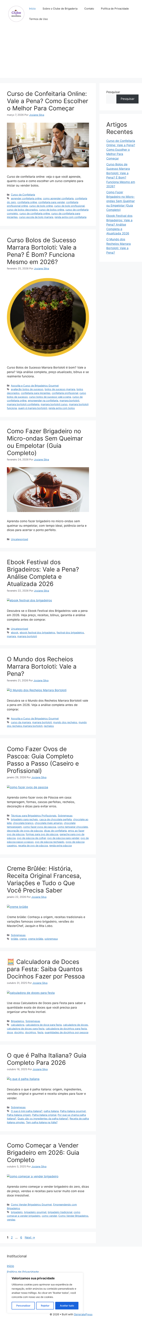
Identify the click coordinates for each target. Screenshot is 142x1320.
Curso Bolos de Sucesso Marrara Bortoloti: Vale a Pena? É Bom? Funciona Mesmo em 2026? (42, 250)
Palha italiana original (44, 1114)
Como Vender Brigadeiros (73, 1215)
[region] (45, 1293)
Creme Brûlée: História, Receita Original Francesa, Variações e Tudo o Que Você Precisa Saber (44, 879)
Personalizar (23, 1305)
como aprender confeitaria (58, 198)
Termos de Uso (38, 19)
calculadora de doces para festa (25, 1028)
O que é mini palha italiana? (26, 1111)
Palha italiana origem (19, 1114)
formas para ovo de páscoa (42, 834)
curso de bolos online (51, 209)
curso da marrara (21, 722)
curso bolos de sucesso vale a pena (50, 396)
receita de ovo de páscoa (33, 845)
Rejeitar (45, 1305)
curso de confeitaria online (34, 213)
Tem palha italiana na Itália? (41, 1122)
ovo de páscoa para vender (63, 838)
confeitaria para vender (51, 202)
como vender (49, 1215)
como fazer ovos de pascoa (39, 826)
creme (23, 938)
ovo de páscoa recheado (49, 841)
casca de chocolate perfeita (55, 819)
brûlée (14, 938)
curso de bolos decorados (22, 209)
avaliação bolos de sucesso (27, 389)
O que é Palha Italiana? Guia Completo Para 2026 (46, 1059)
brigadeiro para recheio (24, 819)
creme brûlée (35, 938)
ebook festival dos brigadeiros (37, 632)
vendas (11, 1219)
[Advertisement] (71, 53)
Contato (89, 8)
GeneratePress (83, 1314)
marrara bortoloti (69, 400)
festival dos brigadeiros (70, 632)
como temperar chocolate (72, 826)
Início (32, 8)
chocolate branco (23, 823)
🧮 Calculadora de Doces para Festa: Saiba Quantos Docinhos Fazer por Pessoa (46, 969)
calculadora (17, 1024)
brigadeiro (17, 1212)
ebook (14, 632)
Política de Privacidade (115, 8)
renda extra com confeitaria (70, 217)
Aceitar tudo (67, 1305)
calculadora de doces (75, 1024)
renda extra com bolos (61, 408)
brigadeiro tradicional (60, 1212)
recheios (49, 725)
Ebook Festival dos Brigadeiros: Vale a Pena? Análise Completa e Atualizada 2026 (43, 572)
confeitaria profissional (65, 393)
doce (10, 1032)
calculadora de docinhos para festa (66, 1028)
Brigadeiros (17, 1021)
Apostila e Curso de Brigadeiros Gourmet (35, 385)
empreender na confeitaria (43, 400)
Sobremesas (65, 815)
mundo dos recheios (65, 722)
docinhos (30, 1032)
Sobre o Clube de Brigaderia (60, 8)
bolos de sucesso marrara (60, 389)
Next (30, 1237)
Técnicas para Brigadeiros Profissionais (33, 815)
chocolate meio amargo (49, 823)
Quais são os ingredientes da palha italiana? (42, 1118)
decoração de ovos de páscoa (25, 830)
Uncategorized (19, 539)
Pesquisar (113, 92)
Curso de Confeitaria (23, 194)
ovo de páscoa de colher (31, 838)
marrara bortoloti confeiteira (23, 404)
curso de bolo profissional (69, 205)
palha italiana (51, 1111)
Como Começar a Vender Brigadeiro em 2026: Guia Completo (43, 1152)
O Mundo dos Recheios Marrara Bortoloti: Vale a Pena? (42, 666)
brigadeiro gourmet (35, 1212)
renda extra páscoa (60, 845)
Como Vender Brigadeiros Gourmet (31, 1204)
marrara (11, 636)
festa (40, 1032)
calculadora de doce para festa (44, 1024)
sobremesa (51, 938)
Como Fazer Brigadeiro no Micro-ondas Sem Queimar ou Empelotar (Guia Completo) (45, 441)
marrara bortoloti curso (54, 404)
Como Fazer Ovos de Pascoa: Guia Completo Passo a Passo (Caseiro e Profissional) (43, 759)
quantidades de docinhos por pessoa (66, 1032)
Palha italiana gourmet (73, 1111)
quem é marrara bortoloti (32, 408)
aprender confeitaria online (26, 198)
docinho (19, 1032)
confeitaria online (27, 202)
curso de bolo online (41, 205)
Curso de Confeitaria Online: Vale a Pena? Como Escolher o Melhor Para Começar (47, 101)
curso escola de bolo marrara (36, 217)
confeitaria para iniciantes (35, 393)
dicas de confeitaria (55, 830)
